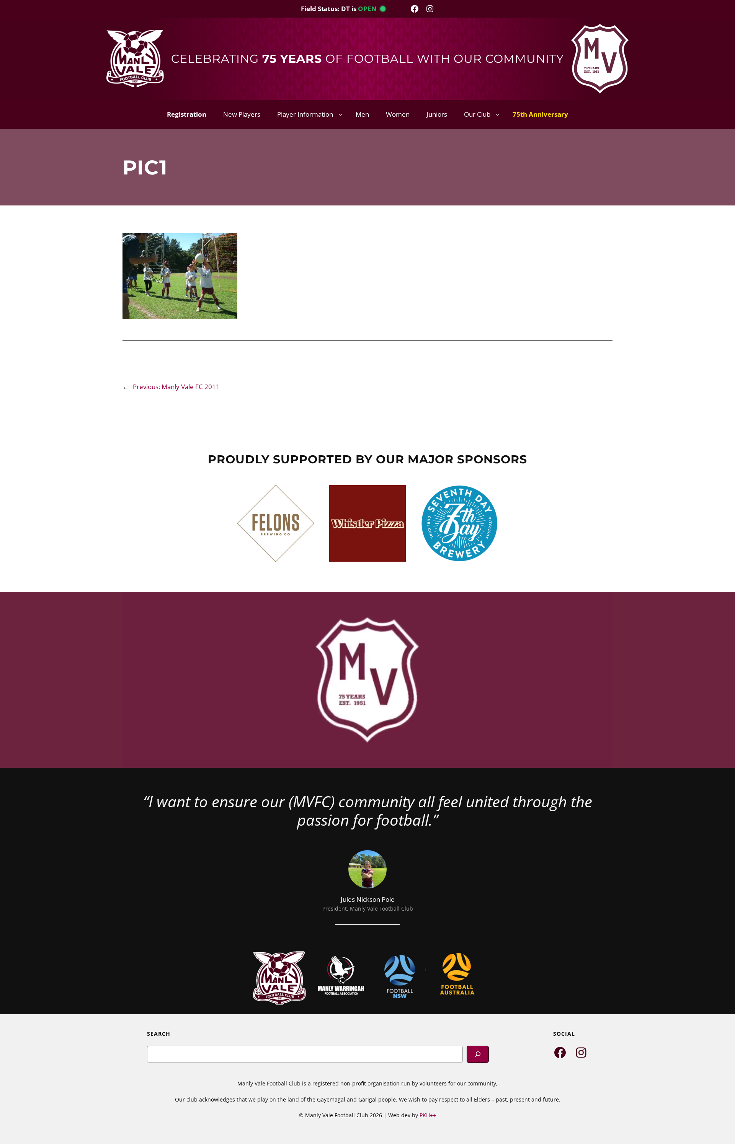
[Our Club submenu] (498, 114)
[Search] (478, 1054)
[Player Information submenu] (340, 114)
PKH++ (428, 1115)
